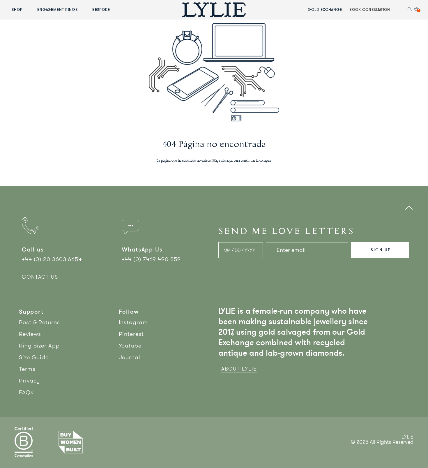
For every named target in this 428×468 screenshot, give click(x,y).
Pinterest (131, 334)
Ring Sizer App (39, 345)
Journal (129, 357)
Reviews (30, 334)
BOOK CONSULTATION (369, 9)
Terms (27, 369)
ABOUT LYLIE (239, 369)
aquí (230, 161)
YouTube (130, 345)
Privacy (29, 380)
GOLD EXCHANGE (325, 9)
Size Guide (34, 357)
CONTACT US (40, 277)
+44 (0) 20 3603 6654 (52, 259)
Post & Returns (39, 322)
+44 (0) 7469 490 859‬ (151, 259)
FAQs (26, 392)
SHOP (17, 9)
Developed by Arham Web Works (395, 448)
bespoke (101, 9)
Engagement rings (57, 9)
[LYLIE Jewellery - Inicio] (214, 9)
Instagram (133, 322)
